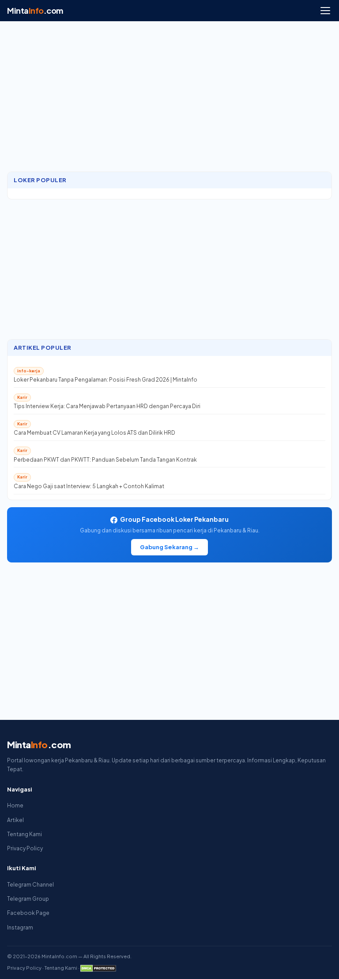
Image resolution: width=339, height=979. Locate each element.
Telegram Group (28, 898)
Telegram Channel (30, 884)
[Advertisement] (169, 101)
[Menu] (325, 10)
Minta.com (35, 10)
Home (15, 805)
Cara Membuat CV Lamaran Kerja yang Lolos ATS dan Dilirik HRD (94, 432)
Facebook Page (28, 913)
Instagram (20, 927)
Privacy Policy (25, 848)
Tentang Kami (24, 834)
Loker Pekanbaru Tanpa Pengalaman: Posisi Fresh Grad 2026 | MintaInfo (105, 379)
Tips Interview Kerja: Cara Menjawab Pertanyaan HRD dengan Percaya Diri (107, 406)
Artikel (15, 820)
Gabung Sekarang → (169, 547)
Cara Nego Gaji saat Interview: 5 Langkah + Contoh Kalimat (89, 486)
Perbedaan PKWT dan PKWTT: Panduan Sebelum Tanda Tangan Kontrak (105, 459)
